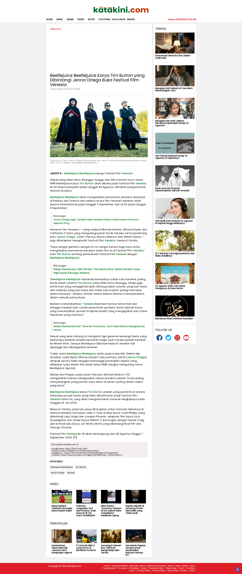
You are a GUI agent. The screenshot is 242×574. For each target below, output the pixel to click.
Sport (91, 19)
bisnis (70, 19)
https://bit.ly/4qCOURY (76, 448)
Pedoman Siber (156, 568)
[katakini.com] (121, 9)
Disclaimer (134, 568)
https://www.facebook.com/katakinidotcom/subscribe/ (91, 452)
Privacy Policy (143, 571)
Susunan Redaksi (120, 566)
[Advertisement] (99, 51)
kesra (80, 19)
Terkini (192, 571)
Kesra (178, 566)
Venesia (126, 173)
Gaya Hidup (118, 19)
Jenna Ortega (66, 237)
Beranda (134, 566)
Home (49, 19)
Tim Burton (86, 183)
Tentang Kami (109, 568)
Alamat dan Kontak (156, 566)
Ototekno (122, 568)
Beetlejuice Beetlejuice (79, 173)
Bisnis (185, 566)
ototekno (104, 19)
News (59, 19)
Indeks (131, 19)
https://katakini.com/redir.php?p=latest (79, 450)
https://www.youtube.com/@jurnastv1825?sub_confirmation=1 (91, 455)
